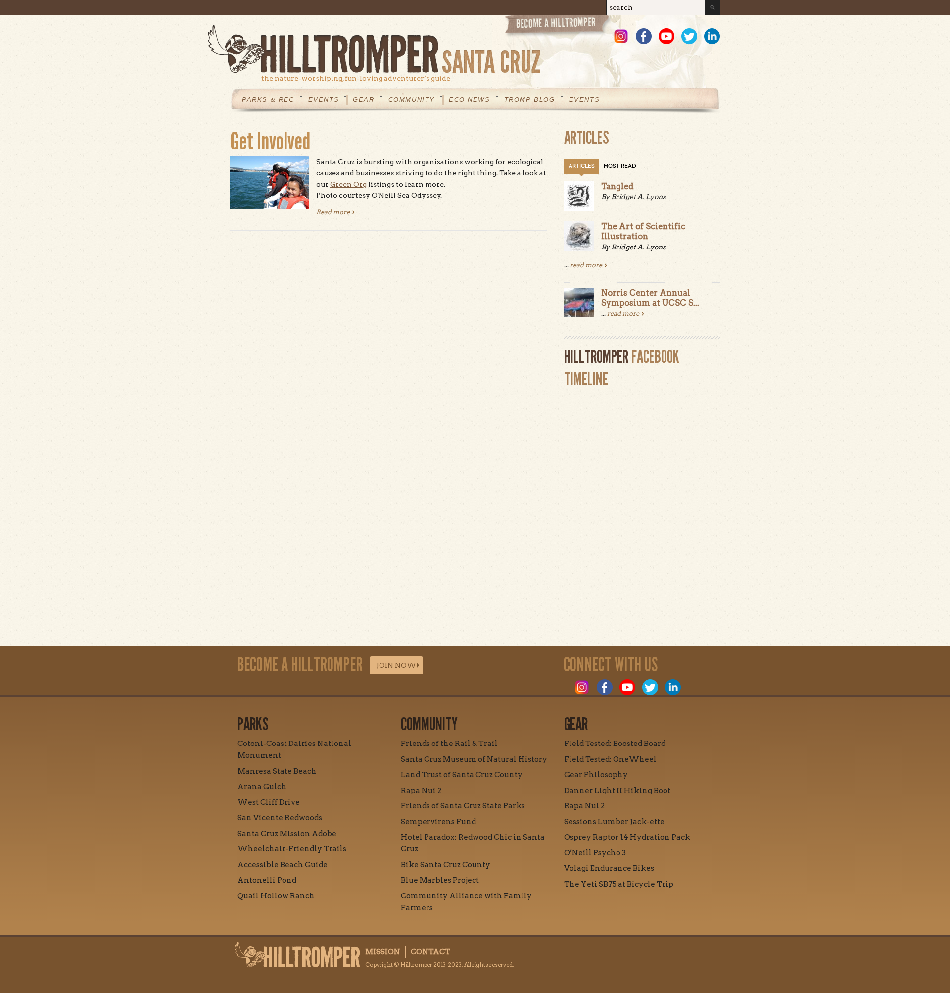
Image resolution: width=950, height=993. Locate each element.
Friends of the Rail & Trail (449, 743)
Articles (582, 166)
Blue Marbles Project (440, 880)
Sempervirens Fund (438, 821)
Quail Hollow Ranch (276, 896)
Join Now (396, 665)
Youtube (666, 36)
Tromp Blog (529, 99)
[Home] (464, 49)
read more (586, 265)
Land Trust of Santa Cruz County (461, 774)
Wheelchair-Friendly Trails (292, 848)
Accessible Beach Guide (283, 864)
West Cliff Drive (269, 802)
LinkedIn (712, 36)
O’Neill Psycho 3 (595, 852)
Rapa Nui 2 (421, 790)
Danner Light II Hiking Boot (617, 790)
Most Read (620, 166)
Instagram (621, 36)
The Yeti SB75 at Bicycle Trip (618, 884)
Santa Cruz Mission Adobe (287, 833)
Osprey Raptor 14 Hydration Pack (627, 837)
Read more (335, 212)
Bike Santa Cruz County (445, 864)
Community (411, 99)
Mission (382, 951)
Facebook (644, 36)
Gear (363, 99)
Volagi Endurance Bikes (609, 868)
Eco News (469, 99)
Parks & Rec (268, 99)
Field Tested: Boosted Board (614, 743)
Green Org (348, 184)
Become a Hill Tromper (558, 26)
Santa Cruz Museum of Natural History (474, 759)
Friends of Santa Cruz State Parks (463, 805)
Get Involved (270, 141)
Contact (430, 951)
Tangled (617, 186)
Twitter (689, 36)
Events (323, 99)
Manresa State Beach (277, 771)
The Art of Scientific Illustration (643, 231)
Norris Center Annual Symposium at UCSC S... (650, 297)
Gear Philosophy (596, 774)
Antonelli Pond (267, 880)
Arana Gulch (262, 786)
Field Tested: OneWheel (610, 759)
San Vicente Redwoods (280, 817)
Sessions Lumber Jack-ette (614, 821)
